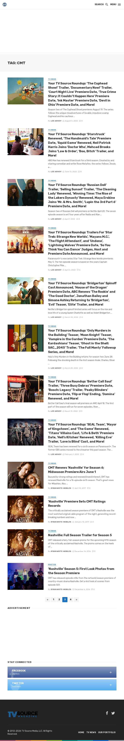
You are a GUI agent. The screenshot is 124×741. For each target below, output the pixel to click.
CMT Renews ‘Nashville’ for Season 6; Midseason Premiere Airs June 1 (76, 470)
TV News (52, 79)
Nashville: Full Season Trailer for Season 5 (80, 535)
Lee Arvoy (56, 121)
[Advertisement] (62, 32)
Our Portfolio (107, 732)
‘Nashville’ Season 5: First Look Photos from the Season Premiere (81, 571)
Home (81, 732)
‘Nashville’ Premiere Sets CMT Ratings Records (77, 503)
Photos (52, 564)
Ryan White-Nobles (61, 488)
